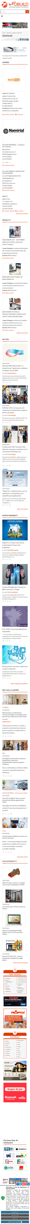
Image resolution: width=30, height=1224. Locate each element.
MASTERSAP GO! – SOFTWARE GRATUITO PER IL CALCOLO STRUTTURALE (13, 242)
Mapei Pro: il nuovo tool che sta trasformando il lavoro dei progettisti (13, 545)
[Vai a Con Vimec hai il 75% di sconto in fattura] (13, 896)
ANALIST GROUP (8, 93)
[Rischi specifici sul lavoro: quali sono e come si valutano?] (15, 654)
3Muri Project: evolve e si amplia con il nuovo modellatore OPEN (13, 884)
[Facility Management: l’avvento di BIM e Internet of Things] (15, 574)
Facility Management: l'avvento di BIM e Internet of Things (14, 588)
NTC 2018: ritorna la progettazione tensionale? (14, 630)
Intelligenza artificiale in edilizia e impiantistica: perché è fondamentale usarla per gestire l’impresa (14, 761)
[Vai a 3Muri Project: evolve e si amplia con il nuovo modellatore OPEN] (13, 873)
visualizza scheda (9, 258)
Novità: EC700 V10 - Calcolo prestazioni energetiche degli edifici (12, 958)
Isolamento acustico (22, 977)
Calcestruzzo (8, 1047)
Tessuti (19, 1054)
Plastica (19, 1046)
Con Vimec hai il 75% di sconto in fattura (13, 907)
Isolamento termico (22, 979)
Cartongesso (8, 1049)
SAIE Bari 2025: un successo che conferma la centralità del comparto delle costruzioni (14, 410)
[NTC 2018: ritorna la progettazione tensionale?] (15, 616)
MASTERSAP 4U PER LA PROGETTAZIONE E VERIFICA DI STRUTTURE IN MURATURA (14, 314)
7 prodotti (20, 114)
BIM (6, 983)
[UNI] (8, 1155)
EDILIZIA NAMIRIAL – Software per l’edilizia (13, 146)
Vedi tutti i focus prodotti (20, 962)
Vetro (19, 1056)
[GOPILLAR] (8, 1168)
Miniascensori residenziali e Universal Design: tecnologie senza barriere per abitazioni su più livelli (14, 714)
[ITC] (8, 1149)
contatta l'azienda (9, 114)
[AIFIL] (21, 1168)
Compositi (8, 1055)
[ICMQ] (8, 1161)
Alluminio (8, 1043)
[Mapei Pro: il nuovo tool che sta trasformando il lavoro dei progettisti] (15, 530)
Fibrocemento (21, 1040)
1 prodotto (20, 211)
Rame (19, 1050)
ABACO (5, 196)
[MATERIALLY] (21, 1149)
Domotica (8, 986)
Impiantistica (8, 991)
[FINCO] (21, 1161)
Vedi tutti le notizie (22, 509)
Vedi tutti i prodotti (22, 333)
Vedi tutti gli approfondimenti (19, 683)
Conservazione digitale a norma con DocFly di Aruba (14, 837)
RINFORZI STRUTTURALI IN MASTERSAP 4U (12, 278)
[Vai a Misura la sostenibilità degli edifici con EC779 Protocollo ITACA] (13, 919)
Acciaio (7, 1041)
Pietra (19, 1044)
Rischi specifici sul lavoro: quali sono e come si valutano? (15, 667)
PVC (18, 1048)
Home (3, 32)
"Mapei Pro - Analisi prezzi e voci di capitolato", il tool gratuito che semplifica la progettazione (14, 493)
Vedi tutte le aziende (22, 213)
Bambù (7, 1045)
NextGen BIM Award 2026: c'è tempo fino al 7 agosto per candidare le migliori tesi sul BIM (14, 368)
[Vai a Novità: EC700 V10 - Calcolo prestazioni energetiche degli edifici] (13, 945)
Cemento (7, 1051)
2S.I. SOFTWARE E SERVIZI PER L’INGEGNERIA (13, 172)
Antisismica (8, 978)
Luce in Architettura (22, 981)
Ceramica (8, 1053)
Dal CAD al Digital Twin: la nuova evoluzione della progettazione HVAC (13, 800)
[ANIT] (21, 1155)
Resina (19, 1052)
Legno (19, 1042)
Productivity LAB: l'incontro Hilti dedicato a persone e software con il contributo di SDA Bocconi (14, 449)
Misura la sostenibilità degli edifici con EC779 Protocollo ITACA (12, 932)
